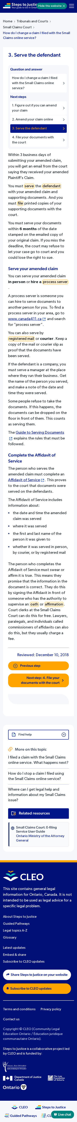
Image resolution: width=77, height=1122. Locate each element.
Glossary (9, 937)
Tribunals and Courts (32, 21)
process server (55, 282)
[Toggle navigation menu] (71, 6)
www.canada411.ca (24, 319)
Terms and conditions (19, 1009)
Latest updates (14, 948)
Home (7, 21)
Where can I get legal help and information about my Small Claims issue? (36, 795)
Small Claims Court (17, 27)
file (20, 203)
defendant (52, 186)
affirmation (54, 604)
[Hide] (64, 6)
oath (34, 604)
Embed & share (14, 955)
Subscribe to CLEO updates (23, 962)
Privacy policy (51, 1009)
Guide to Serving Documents (40, 433)
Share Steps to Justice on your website (39, 974)
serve (29, 186)
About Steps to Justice (20, 917)
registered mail (21, 339)
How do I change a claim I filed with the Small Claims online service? (36, 35)
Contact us (11, 1019)
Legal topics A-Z (15, 931)
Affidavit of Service (24, 480)
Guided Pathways (16, 924)
